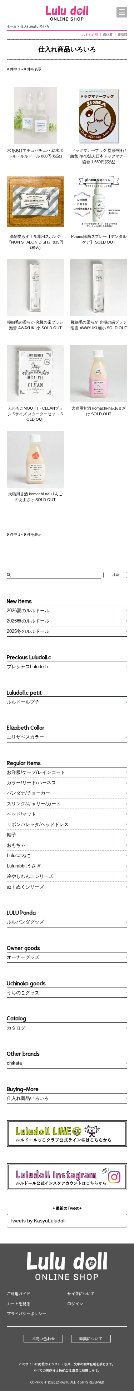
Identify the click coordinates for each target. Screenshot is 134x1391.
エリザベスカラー (25, 737)
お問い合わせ (43, 1338)
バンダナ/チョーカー (28, 793)
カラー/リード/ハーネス (31, 782)
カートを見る (18, 1303)
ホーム (11, 26)
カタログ (16, 1028)
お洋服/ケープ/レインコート (36, 772)
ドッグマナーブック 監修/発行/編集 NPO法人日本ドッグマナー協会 (98, 156)
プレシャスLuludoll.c (28, 666)
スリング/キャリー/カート (34, 803)
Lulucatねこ (19, 855)
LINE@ (67, 1133)
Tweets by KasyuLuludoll (37, 1221)
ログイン (75, 1303)
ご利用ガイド (18, 1293)
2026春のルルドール (28, 621)
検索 (115, 574)
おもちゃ (16, 845)
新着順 (122, 34)
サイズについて (81, 1293)
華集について (91, 1338)
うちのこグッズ (23, 992)
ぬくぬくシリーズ (25, 887)
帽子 (11, 834)
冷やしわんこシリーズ (30, 876)
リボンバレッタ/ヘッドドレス (38, 824)
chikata (14, 1063)
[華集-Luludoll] (67, 13)
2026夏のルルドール (28, 610)
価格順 (108, 34)
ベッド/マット (21, 814)
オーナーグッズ (23, 957)
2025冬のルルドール (28, 631)
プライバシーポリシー (26, 1313)
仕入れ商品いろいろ (34, 26)
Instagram (67, 1176)
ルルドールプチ (23, 702)
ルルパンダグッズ (25, 922)
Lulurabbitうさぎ (24, 866)
